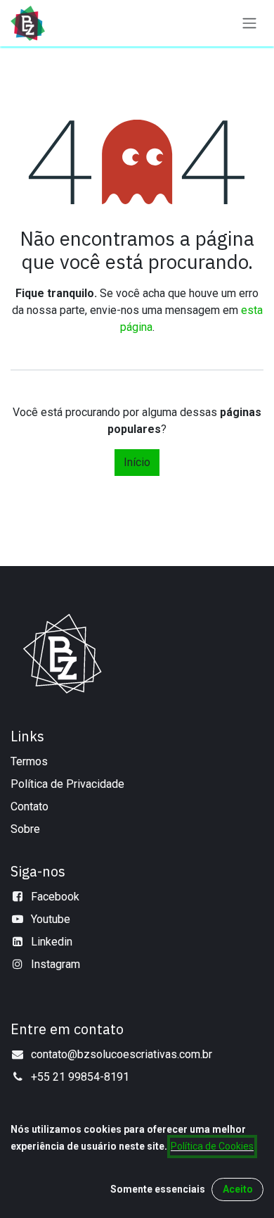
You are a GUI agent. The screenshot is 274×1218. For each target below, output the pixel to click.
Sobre (25, 829)
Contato (29, 806)
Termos (29, 761)
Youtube (50, 919)
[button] (157, 1189)
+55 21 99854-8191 (80, 1077)
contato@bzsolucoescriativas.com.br (121, 1054)
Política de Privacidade (67, 784)
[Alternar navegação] (249, 23)
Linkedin (51, 941)
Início (137, 462)
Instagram (55, 964)
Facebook (55, 896)
